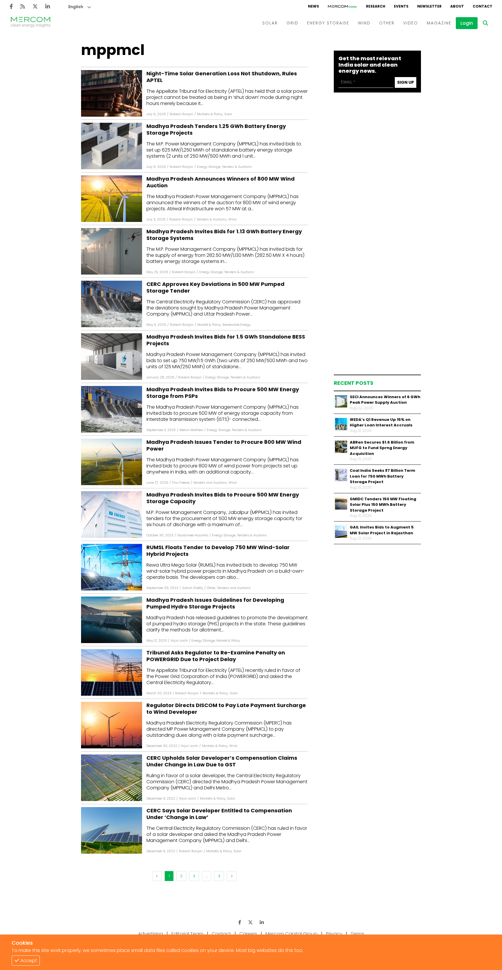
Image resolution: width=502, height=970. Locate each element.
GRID (292, 23)
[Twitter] (35, 6)
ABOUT (457, 6)
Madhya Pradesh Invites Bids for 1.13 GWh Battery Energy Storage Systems (224, 235)
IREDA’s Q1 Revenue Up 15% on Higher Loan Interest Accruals (381, 422)
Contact (221, 933)
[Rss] (23, 6)
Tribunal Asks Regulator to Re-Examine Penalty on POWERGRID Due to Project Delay (215, 656)
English (75, 7)
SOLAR (270, 23)
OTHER (387, 23)
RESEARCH (375, 6)
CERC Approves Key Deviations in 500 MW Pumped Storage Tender (215, 287)
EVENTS (401, 6)
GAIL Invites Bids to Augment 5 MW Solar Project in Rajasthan (382, 530)
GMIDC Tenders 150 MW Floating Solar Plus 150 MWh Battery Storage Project (383, 504)
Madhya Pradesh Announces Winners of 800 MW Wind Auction (220, 182)
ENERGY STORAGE (328, 23)
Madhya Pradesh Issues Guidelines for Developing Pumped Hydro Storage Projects (215, 603)
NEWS (313, 6)
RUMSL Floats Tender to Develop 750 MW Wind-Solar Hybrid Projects (218, 551)
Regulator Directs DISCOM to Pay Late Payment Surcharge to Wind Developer (226, 709)
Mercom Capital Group (292, 933)
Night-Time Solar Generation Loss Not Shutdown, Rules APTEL (221, 77)
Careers (248, 933)
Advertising (150, 933)
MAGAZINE (439, 23)
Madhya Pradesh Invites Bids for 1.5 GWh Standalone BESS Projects (225, 340)
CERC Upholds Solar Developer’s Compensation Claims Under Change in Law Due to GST (221, 761)
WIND (364, 23)
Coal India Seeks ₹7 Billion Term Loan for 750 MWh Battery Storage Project (382, 476)
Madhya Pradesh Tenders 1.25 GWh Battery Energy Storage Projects (216, 129)
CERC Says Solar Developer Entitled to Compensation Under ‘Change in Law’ (219, 814)
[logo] (30, 23)
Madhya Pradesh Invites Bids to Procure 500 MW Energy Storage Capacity (222, 498)
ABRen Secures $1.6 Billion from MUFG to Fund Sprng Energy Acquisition (382, 447)
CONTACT (482, 6)
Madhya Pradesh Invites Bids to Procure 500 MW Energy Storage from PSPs (222, 393)
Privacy (334, 933)
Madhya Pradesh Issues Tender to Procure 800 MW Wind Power (223, 445)
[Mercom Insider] (342, 6)
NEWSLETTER (429, 6)
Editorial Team (187, 933)
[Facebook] (11, 6)
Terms (357, 933)
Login (466, 23)
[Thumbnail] (341, 401)
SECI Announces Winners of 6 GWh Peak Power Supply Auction (385, 399)
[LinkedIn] (48, 6)
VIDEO (410, 23)
